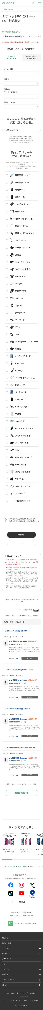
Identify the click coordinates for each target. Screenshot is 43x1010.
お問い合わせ (27, 1000)
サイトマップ (24, 993)
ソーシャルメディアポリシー (14, 1000)
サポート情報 (11, 866)
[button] (21, 948)
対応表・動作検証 (8, 9)
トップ (4, 866)
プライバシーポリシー (22, 996)
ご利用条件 (33, 993)
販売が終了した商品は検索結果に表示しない (24, 522)
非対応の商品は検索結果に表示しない (22, 519)
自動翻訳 (36, 1000)
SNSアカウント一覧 (12, 993)
